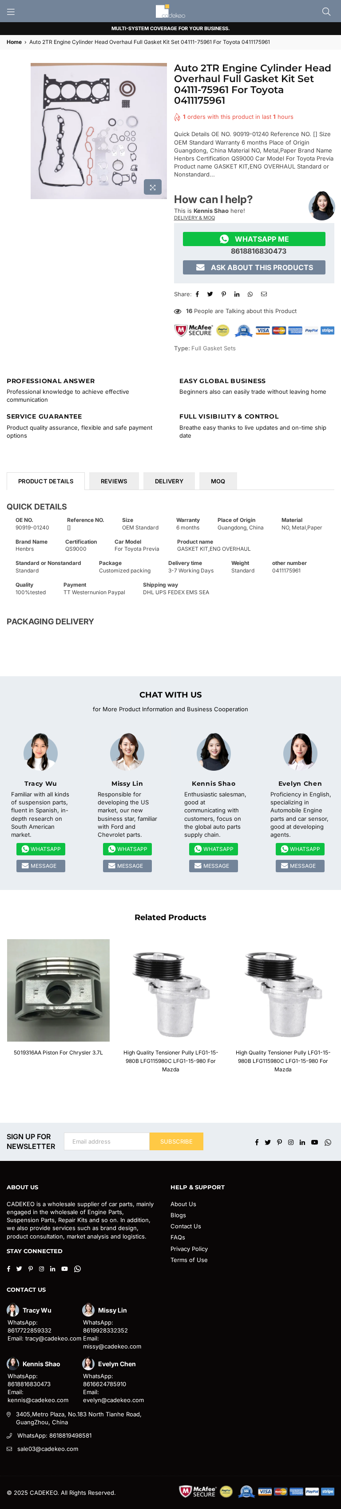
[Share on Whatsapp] (251, 294)
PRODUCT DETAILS (45, 481)
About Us (183, 1203)
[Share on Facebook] (198, 294)
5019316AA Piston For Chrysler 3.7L (58, 1052)
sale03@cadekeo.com (47, 1448)
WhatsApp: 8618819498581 (54, 1435)
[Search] (326, 11)
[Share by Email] (265, 294)
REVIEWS (114, 481)
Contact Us (185, 1226)
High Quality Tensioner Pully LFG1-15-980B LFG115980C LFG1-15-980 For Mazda (170, 1061)
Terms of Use (189, 1259)
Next (331, 1008)
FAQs (177, 1237)
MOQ (218, 481)
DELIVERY (169, 481)
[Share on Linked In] (238, 294)
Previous (10, 1008)
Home (14, 42)
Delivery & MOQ (194, 218)
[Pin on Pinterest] (225, 294)
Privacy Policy (189, 1248)
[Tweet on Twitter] (211, 294)
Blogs (178, 1215)
